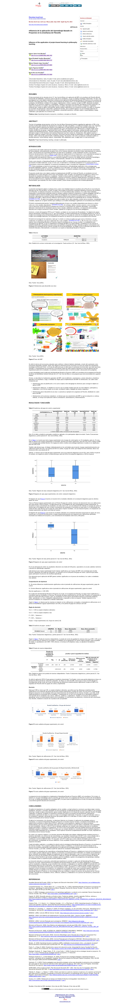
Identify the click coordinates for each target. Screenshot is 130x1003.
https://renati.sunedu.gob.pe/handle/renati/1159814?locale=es (60, 965)
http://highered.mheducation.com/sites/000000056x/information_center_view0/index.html (68, 910)
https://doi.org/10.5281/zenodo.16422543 (38, 24)
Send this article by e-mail (89, 43)
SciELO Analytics (87, 23)
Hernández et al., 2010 (34, 198)
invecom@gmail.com (65, 1001)
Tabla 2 (34, 440)
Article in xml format (88, 31)
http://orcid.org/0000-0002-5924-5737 (41, 60)
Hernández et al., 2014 (57, 204)
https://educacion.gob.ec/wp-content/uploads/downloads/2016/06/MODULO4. (62, 936)
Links (48, 884)
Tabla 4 (36, 639)
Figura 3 (43, 499)
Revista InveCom (36, 17)
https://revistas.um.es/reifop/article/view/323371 (77, 944)
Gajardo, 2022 (53, 155)
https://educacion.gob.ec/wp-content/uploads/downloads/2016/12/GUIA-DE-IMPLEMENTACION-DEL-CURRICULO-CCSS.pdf (63, 917)
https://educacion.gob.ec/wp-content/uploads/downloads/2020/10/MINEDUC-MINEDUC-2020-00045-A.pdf (64, 931)
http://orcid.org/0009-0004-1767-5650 (41, 74)
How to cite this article (88, 36)
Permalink (84, 58)
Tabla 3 (36, 602)
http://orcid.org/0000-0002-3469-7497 (41, 55)
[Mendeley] (81, 53)
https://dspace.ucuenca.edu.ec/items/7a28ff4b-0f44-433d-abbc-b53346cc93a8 (72, 948)
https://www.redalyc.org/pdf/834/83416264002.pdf (42, 954)
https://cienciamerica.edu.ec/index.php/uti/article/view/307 (45, 980)
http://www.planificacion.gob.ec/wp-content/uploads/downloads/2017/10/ (69, 969)
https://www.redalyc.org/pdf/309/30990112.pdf (60, 893)
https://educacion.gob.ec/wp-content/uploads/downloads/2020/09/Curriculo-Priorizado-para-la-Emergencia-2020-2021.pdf (62, 940)
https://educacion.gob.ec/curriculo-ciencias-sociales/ (74, 913)
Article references (87, 34)
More (83, 53)
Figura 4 (43, 512)
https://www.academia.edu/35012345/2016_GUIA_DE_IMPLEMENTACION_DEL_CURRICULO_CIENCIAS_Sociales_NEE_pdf (63, 926)
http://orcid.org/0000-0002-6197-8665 (41, 65)
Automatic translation (88, 41)
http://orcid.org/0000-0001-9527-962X (41, 69)
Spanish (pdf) (86, 29)
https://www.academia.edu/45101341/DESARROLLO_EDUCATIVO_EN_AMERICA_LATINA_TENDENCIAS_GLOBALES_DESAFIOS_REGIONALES (70, 899)
